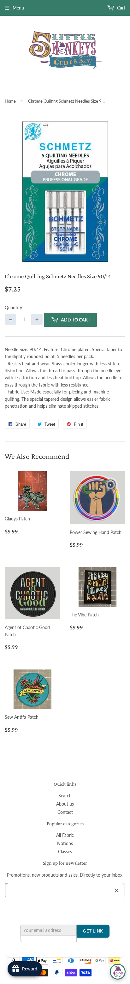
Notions (65, 843)
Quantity (13, 307)
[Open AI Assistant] (118, 972)
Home (10, 101)
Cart (120, 7)
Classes (65, 851)
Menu (18, 7)
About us (65, 804)
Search (65, 795)
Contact (65, 812)
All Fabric (65, 835)
